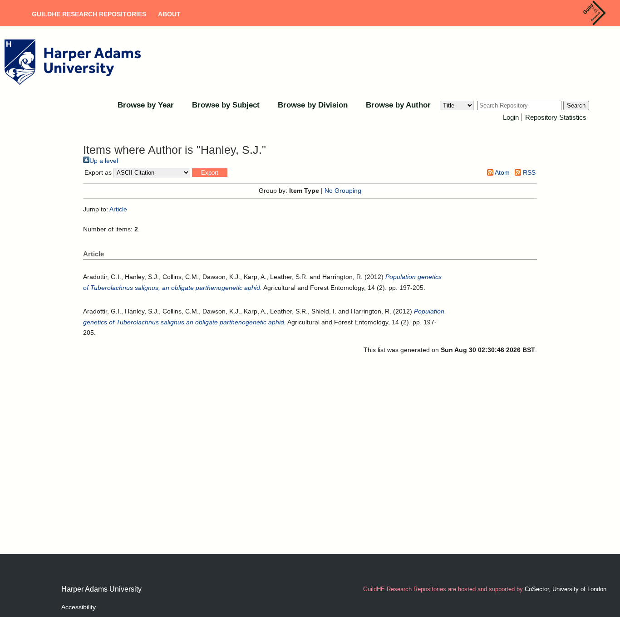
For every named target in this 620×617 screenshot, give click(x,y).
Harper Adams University (101, 589)
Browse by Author (398, 105)
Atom (501, 172)
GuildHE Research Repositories (89, 14)
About (169, 14)
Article (118, 209)
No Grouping (343, 190)
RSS (528, 172)
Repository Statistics (555, 117)
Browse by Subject (226, 105)
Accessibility (78, 607)
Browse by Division (313, 105)
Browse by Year (146, 105)
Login (511, 117)
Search (576, 105)
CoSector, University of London (565, 589)
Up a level (103, 160)
